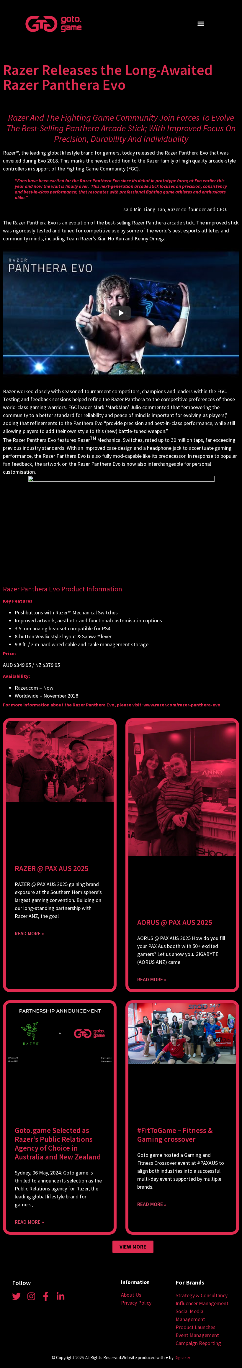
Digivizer (182, 1357)
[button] (201, 23)
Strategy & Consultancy (202, 1295)
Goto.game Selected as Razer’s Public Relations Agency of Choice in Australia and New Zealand (58, 1144)
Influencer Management (202, 1303)
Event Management (197, 1335)
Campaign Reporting (198, 1343)
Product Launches (195, 1327)
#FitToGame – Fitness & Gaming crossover (174, 1135)
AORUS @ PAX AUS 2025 (174, 922)
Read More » (29, 933)
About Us (131, 1294)
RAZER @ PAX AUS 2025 (52, 868)
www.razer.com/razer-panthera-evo (181, 705)
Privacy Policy (136, 1302)
